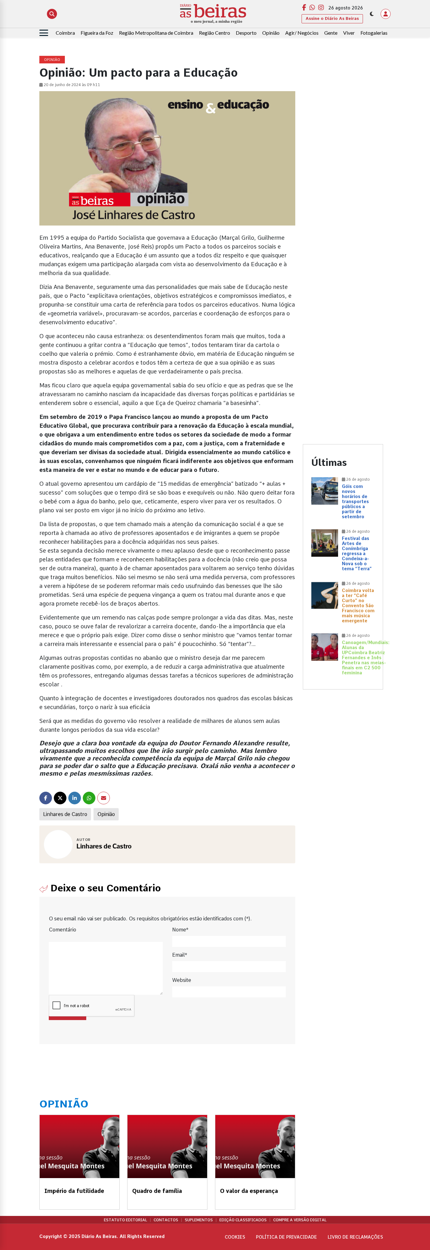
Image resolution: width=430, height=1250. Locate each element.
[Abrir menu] (43, 33)
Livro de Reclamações (355, 1237)
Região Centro (214, 33)
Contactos (166, 1220)
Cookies (235, 1237)
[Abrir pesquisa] (52, 14)
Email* (179, 955)
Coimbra (65, 33)
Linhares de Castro (65, 814)
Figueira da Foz (97, 33)
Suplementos (199, 1220)
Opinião (271, 33)
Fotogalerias (374, 33)
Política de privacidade (286, 1237)
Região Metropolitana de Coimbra (156, 33)
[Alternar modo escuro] (372, 14)
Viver (349, 33)
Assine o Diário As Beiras (332, 18)
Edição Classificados (243, 1220)
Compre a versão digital (299, 1220)
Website (181, 980)
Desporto (246, 33)
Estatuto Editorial (125, 1220)
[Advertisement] (343, 150)
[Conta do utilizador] (386, 14)
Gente (330, 33)
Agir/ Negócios (302, 33)
